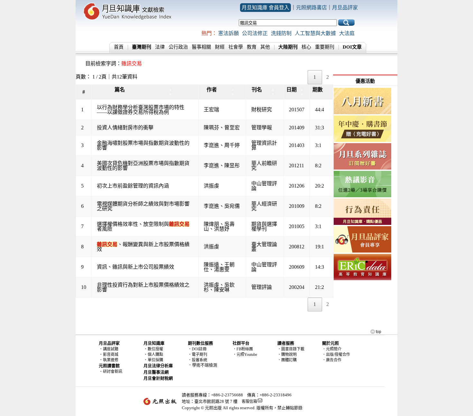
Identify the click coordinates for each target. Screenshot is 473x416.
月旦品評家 (345, 7)
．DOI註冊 (197, 349)
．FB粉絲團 (243, 349)
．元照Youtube (245, 354)
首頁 (119, 47)
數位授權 (155, 349)
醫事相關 (201, 47)
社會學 (235, 47)
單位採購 (155, 360)
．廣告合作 (331, 360)
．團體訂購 (287, 360)
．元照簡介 (331, 349)
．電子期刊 (197, 354)
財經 (220, 47)
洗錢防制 (281, 33)
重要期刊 (324, 47)
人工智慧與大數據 (315, 33)
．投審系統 (197, 360)
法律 (160, 47)
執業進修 (110, 360)
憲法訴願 (228, 33)
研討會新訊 (112, 371)
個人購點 (155, 354)
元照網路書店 (311, 7)
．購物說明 (287, 354)
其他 (265, 47)
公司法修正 (255, 33)
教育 (251, 47)
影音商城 (110, 354)
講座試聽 (110, 349)
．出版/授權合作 (336, 354)
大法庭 (347, 33)
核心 (306, 47)
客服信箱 (249, 401)
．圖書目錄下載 (290, 349)
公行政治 (178, 47)
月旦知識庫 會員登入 (265, 7)
